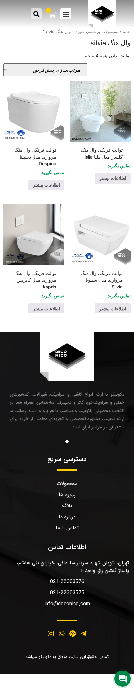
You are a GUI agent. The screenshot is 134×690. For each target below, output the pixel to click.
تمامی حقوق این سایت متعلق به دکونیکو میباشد (67, 656)
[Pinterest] (72, 633)
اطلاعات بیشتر (112, 178)
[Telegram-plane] (83, 633)
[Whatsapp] (61, 633)
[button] (65, 13)
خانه (127, 31)
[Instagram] (50, 633)
